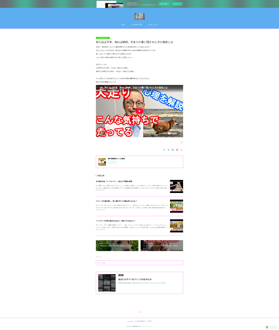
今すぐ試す (163, 4)
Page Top (139, 312)
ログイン (177, 4)
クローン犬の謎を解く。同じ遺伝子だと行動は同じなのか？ (116, 201)
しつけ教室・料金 (136, 24)
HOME (123, 24)
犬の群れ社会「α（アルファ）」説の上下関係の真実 (114, 181)
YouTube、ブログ (153, 24)
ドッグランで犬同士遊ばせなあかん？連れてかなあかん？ (116, 221)
